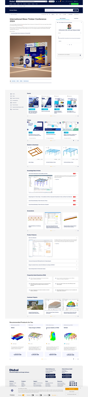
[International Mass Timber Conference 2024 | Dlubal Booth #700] (30, 56)
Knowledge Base (15, 100)
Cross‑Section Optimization (51, 134)
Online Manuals (60, 386)
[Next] (77, 116)
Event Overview (47, 385)
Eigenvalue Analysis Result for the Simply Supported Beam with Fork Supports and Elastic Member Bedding (52, 227)
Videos (13, 96)
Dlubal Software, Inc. (50, 369)
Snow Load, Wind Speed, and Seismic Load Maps (37, 386)
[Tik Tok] (76, 385)
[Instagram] (72, 385)
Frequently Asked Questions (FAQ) (18, 107)
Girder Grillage (31, 162)
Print (57, 14)
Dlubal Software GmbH (67, 369)
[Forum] (70, 383)
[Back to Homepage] (12, 1)
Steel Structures (12, 384)
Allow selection (71, 391)
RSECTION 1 (23, 385)
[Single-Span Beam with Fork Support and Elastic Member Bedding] (70, 218)
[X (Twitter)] (70, 385)
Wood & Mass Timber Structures (13, 386)
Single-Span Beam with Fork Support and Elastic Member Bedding (70, 226)
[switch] (32, 395)
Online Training (47, 386)
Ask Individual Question (37, 384)
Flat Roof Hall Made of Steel (51, 162)
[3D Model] (28, 148)
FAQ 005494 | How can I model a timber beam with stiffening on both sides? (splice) (35, 135)
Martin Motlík (70, 14)
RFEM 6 (12, 327)
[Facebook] (74, 383)
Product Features (31, 235)
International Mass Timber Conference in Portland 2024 (20, 33)
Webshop (63, 1)
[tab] (51, 166)
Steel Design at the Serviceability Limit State (71, 112)
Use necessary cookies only (71, 394)
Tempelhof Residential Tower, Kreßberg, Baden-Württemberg (34, 313)
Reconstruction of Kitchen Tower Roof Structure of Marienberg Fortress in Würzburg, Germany (70, 313)
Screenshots (14, 102)
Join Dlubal (72, 381)
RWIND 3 (22, 386)
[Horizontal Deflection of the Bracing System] (35, 218)
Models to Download (15, 98)
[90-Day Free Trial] (58, 1)
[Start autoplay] (27, 116)
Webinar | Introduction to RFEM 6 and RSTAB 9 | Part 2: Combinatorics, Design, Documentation (70, 135)
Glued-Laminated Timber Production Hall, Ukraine (52, 313)
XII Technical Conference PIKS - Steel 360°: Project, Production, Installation (33, 112)
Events (13, 93)
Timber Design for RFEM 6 (35, 327)
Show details (54, 395)
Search (75, 10)
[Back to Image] (31, 148)
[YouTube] (72, 383)
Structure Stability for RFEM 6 (52, 328)
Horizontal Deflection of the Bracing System (35, 226)
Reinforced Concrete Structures (13, 383)
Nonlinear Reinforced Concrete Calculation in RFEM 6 (58, 112)
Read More (57, 179)
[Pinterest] (74, 385)
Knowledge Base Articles (34, 170)
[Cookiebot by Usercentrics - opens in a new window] (12, 395)
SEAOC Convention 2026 (45, 111)
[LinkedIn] (76, 383)
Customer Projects (15, 109)
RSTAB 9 (66, 327)
